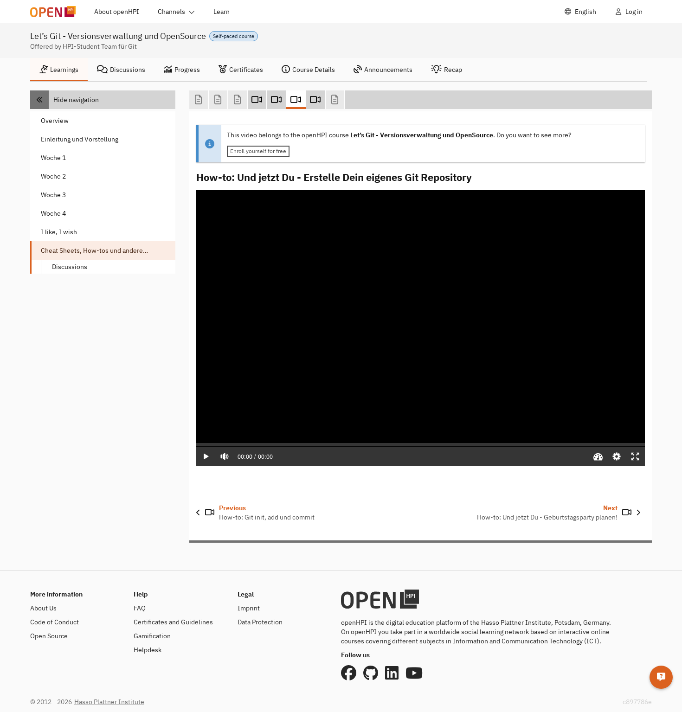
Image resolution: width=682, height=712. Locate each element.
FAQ (140, 608)
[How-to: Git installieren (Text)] (237, 99)
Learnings (64, 69)
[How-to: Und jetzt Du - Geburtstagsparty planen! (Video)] (315, 99)
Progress (187, 69)
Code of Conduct (54, 622)
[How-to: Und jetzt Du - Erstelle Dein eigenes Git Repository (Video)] (296, 99)
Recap (453, 69)
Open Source (49, 636)
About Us (43, 608)
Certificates (246, 69)
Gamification (152, 636)
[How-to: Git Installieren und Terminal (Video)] (257, 99)
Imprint (249, 608)
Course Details (313, 69)
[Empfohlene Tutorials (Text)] (335, 99)
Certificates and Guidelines (173, 622)
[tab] (59, 69)
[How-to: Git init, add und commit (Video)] (276, 99)
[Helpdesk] (661, 677)
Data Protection (260, 622)
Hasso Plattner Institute (109, 702)
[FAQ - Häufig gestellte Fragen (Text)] (198, 99)
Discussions (127, 69)
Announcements (388, 69)
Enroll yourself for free (258, 151)
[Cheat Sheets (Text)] (218, 99)
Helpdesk (147, 650)
